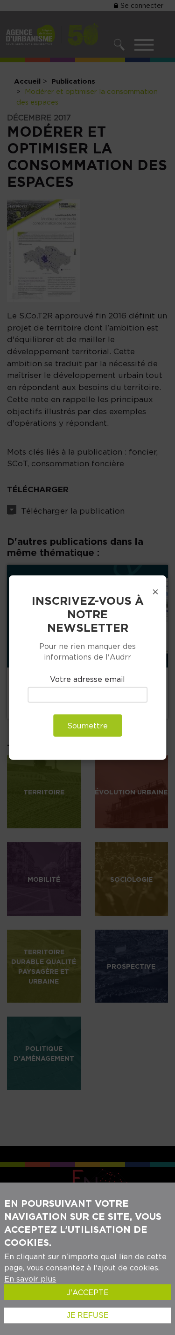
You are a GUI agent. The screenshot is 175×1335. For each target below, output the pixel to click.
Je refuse (88, 1315)
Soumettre (87, 725)
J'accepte (88, 1292)
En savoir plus (30, 1279)
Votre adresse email (87, 679)
